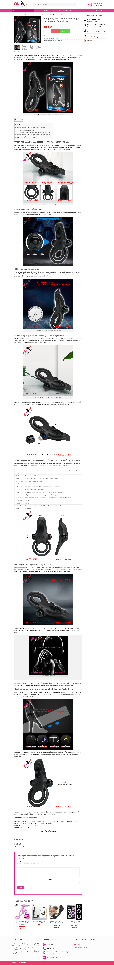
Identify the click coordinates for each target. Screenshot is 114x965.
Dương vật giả (54, 10)
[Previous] (17, 29)
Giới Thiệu (77, 944)
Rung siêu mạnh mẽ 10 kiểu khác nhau (27, 129)
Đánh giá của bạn (22, 861)
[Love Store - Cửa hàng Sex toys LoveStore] (21, 4)
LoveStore (14, 14)
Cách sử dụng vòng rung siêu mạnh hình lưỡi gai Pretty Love (31, 137)
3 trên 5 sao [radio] (24, 863)
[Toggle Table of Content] (49, 125)
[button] (23, 10)
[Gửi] (74, 4)
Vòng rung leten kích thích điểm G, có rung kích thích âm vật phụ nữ (22, 923)
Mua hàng (55, 31)
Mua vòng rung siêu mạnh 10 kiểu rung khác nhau (30, 136)
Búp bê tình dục (74, 10)
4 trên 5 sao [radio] (29, 863)
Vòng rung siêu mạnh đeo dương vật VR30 (39, 922)
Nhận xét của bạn (22, 866)
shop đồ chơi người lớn (25, 944)
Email (51, 879)
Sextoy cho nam (29, 817)
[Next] (38, 29)
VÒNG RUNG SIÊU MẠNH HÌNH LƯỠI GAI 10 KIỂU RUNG (30, 127)
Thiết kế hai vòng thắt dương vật (26, 130)
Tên (18, 879)
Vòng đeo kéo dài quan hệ (56, 40)
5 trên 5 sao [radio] (35, 863)
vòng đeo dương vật (33, 497)
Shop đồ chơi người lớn (38, 821)
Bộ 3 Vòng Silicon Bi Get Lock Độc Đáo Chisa (74, 922)
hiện (21, 119)
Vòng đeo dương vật (29, 14)
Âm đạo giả (46, 10)
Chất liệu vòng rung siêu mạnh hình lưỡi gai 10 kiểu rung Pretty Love (34, 132)
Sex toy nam (20, 14)
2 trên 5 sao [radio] (20, 863)
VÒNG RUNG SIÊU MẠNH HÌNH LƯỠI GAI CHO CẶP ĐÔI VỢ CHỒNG (33, 134)
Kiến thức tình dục (63, 10)
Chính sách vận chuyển (80, 947)
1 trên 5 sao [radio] (17, 863)
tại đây (34, 825)
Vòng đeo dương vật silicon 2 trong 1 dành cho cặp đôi (57, 922)
